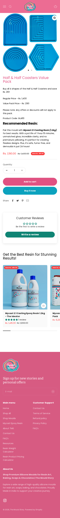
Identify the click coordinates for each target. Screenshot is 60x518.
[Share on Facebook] (12, 200)
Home (6, 408)
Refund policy (40, 418)
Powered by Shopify (33, 509)
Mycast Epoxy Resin (13, 423)
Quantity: (7, 164)
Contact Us (8, 433)
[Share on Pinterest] (22, 200)
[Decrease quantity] (6, 170)
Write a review (30, 234)
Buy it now (30, 190)
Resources (8, 443)
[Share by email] (27, 200)
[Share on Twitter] (17, 200)
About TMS (8, 428)
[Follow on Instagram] (5, 500)
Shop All (7, 413)
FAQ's (5, 438)
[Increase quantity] (22, 170)
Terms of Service (41, 413)
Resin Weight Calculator (9, 450)
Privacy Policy (40, 423)
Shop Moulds (9, 418)
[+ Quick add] (43, 305)
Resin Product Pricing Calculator (13, 458)
